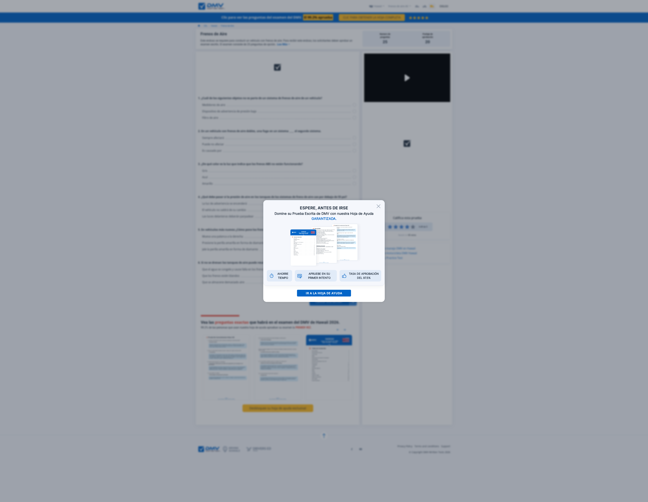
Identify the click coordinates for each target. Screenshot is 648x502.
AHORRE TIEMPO (282, 275)
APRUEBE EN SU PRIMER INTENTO (319, 275)
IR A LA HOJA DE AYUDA (324, 293)
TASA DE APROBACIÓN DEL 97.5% (364, 275)
